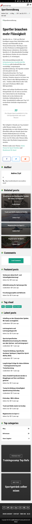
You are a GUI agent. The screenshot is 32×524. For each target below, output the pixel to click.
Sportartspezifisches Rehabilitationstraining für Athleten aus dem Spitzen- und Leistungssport (15, 340)
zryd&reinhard (16, 204)
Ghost (15, 522)
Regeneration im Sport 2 (16, 225)
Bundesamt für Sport (9, 150)
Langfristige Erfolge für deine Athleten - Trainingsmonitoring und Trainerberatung (16, 365)
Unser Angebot (17, 306)
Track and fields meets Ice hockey (16, 212)
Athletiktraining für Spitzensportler (15, 285)
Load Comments (16, 260)
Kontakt (16, 514)
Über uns (23, 514)
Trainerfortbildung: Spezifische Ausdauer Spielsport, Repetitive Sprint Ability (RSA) (16, 353)
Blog (13, 13)
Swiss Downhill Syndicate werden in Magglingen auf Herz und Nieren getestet (15, 378)
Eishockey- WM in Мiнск (11, 398)
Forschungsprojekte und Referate (14, 293)
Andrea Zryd (4, 13)
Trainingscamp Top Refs (16, 460)
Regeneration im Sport (16, 239)
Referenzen (9, 306)
